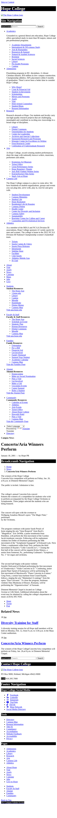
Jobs (8, 279)
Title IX (9, 727)
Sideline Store (17, 251)
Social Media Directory (16, 709)
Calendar (10, 274)
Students (10, 286)
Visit (14, 101)
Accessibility (11, 736)
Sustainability (17, 216)
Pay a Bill (16, 348)
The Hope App (18, 291)
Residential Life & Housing (23, 204)
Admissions (11, 68)
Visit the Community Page (17, 421)
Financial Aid (17, 350)
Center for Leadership (21, 134)
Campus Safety (18, 214)
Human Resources (19, 326)
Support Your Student (21, 357)
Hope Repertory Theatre (22, 169)
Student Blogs (17, 106)
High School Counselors (22, 104)
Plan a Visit (16, 379)
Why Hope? (17, 87)
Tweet (9, 603)
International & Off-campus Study (26, 47)
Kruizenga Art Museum (21, 162)
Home (9, 467)
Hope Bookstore (18, 202)
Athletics (10, 223)
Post (8, 606)
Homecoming (17, 374)
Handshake (16, 303)
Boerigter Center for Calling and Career (28, 218)
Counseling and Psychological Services (28, 221)
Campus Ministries (19, 197)
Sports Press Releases (21, 246)
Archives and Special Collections (25, 136)
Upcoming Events (19, 386)
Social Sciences (18, 59)
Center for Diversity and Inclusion (26, 211)
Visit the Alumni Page (15, 393)
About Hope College (20, 412)
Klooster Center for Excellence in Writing (29, 141)
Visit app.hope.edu (14, 310)
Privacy (9, 738)
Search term (6, 26)
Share (8, 601)
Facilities (15, 253)
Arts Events (16, 407)
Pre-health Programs (20, 64)
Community (11, 398)
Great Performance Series (22, 167)
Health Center (17, 209)
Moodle (15, 300)
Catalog (15, 66)
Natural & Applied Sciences (23, 54)
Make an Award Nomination (24, 376)
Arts (8, 148)
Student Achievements (21, 92)
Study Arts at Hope (20, 176)
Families (9, 341)
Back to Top (6, 800)
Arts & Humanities (19, 50)
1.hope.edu (16, 293)
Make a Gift (17, 383)
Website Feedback (14, 734)
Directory (10, 433)
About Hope (11, 767)
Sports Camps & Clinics (22, 244)
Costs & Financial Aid (21, 89)
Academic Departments (21, 45)
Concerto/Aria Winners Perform (23, 643)
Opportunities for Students (23, 132)
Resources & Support (21, 52)
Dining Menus (18, 305)
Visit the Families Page (15, 364)
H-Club (15, 260)
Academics (11, 31)
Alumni (9, 369)
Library (15, 61)
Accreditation (12, 731)
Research (10, 111)
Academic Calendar (20, 360)
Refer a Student (18, 390)
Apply (14, 99)
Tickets (15, 241)
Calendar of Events (20, 402)
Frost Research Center (21, 143)
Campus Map (17, 307)
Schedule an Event (19, 322)
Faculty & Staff (12, 314)
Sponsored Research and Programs (26, 139)
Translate (26, 429)
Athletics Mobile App (21, 258)
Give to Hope (12, 782)
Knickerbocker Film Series (23, 174)
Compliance (11, 729)
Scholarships (17, 94)
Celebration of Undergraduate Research (28, 146)
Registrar (15, 57)
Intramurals (16, 249)
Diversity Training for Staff (19, 622)
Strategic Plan (17, 324)
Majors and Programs (21, 96)
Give (8, 282)
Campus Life (11, 178)
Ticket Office (17, 164)
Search (40, 27)
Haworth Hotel (18, 414)
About (9, 265)
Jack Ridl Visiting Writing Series (25, 171)
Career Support (18, 388)
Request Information (20, 108)
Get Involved (17, 352)
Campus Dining (18, 206)
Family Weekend (19, 355)
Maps (8, 277)
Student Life (17, 199)
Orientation (16, 345)
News (8, 272)
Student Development (21, 195)
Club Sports (17, 256)
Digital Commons (19, 129)
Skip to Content (7, 2)
